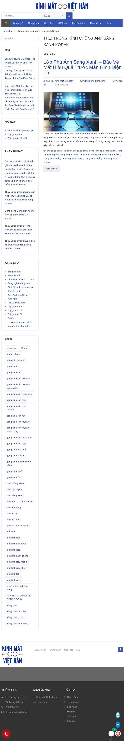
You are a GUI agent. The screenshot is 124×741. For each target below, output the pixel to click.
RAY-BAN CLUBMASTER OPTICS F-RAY (19, 597)
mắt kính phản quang (17, 555)
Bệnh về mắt (14, 275)
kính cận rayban (15, 489)
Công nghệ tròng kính (94, 80)
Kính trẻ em (96, 23)
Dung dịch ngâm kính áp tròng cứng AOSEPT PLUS (20, 245)
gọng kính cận (14, 372)
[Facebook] (120, 649)
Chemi (24, 348)
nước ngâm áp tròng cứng (17, 588)
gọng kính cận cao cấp (18, 378)
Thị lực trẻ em (15, 134)
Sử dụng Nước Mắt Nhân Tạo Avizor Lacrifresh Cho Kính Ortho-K (20, 62)
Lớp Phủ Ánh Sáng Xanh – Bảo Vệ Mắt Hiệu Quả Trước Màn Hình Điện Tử (82, 67)
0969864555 (12, 707)
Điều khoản (40, 649)
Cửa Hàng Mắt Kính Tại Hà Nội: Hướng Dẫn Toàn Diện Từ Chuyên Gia (19, 90)
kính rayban (27, 501)
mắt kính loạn (14, 549)
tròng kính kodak (15, 617)
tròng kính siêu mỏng (17, 623)
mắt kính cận (13, 537)
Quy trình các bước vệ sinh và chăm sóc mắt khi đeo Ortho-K (20, 181)
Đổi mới (71, 711)
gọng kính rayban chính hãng (19, 463)
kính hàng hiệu (14, 495)
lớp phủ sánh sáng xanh (75, 150)
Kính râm (48, 23)
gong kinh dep (14, 354)
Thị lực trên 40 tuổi (17, 138)
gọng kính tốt (13, 477)
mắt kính (11, 531)
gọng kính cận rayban (18, 421)
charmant (11, 348)
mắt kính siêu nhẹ (16, 568)
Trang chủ (18, 23)
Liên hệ (71, 721)
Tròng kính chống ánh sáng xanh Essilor (99, 154)
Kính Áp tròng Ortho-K (19, 295)
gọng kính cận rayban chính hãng (18, 429)
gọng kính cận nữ (16, 415)
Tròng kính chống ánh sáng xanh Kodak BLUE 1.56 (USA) (18, 229)
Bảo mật (68, 649)
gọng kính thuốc (15, 471)
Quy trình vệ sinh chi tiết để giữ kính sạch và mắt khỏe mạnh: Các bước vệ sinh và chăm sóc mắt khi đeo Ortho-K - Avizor (20, 169)
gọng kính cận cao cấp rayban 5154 (18, 386)
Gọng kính (33, 23)
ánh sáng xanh (54, 150)
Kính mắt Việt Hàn (64, 80)
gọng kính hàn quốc (17, 449)
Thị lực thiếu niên (16, 302)
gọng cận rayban (15, 360)
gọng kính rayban (16, 455)
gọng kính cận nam (16, 400)
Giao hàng (72, 697)
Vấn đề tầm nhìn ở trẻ (19, 326)
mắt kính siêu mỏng (17, 561)
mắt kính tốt (13, 574)
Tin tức (11, 318)
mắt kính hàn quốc (16, 543)
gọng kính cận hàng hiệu (19, 394)
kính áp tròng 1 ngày (17, 525)
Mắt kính (62, 23)
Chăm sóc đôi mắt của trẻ (21, 279)
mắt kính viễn (13, 580)
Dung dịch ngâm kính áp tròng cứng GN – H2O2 (19, 214)
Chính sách (55, 649)
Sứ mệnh (72, 716)
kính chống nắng (15, 483)
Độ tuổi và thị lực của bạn (21, 130)
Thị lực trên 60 (15, 314)
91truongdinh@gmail (16, 712)
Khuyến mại (14, 291)
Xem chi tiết (51, 168)
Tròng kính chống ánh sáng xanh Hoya (63, 158)
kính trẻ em (12, 513)
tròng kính (12, 605)
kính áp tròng (13, 519)
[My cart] (111, 733)
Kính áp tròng (78, 23)
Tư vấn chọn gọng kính (19, 322)
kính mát (11, 501)
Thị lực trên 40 (15, 310)
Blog (109, 23)
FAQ (78, 649)
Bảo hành (72, 706)
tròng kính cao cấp (16, 611)
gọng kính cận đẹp (16, 443)
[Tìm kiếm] (69, 15)
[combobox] (53, 16)
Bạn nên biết (14, 271)
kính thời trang (14, 507)
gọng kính (12, 366)
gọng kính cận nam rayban (16, 408)
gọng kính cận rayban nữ (19, 437)
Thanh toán (73, 702)
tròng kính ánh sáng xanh (102, 150)
